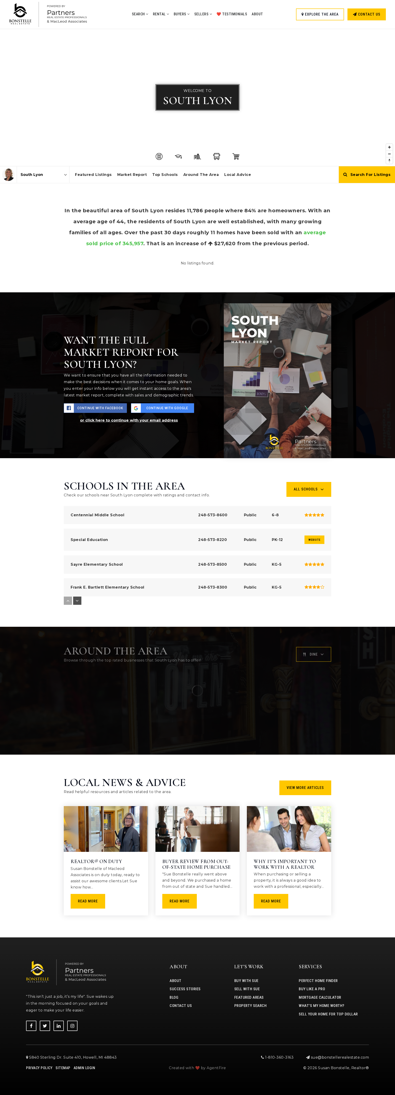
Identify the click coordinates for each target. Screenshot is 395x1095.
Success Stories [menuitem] (185, 989)
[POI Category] (159, 156)
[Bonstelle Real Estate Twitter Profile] (45, 1026)
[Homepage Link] (48, 14)
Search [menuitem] (139, 14)
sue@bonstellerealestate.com (340, 1057)
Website (314, 539)
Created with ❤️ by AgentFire (197, 1068)
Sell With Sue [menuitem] (247, 989)
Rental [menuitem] (160, 14)
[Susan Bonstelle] (8, 174)
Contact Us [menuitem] (181, 1005)
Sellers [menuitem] (202, 14)
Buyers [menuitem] (180, 14)
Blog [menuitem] (174, 997)
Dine (314, 654)
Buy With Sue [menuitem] (246, 980)
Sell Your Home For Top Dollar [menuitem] (328, 1014)
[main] (197, 468)
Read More (88, 901)
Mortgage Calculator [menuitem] (320, 997)
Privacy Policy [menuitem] (39, 1068)
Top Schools (165, 174)
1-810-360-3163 (279, 1057)
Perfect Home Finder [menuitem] (318, 980)
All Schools (306, 489)
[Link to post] (106, 829)
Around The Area (201, 174)
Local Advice (237, 174)
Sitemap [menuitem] (63, 1068)
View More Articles (305, 788)
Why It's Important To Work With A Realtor (285, 864)
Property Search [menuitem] (250, 1005)
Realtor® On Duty (96, 861)
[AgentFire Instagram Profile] (72, 1026)
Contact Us (368, 14)
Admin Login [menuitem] (84, 1068)
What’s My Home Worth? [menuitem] (321, 1005)
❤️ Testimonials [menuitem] (231, 14)
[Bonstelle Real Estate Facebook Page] (31, 1026)
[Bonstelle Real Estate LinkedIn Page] (58, 1026)
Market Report (132, 174)
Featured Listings (93, 174)
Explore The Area (321, 14)
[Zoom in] (389, 147)
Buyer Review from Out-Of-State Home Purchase (196, 864)
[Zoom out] (389, 154)
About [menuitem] (257, 14)
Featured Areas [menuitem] (249, 997)
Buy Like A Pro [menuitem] (312, 989)
